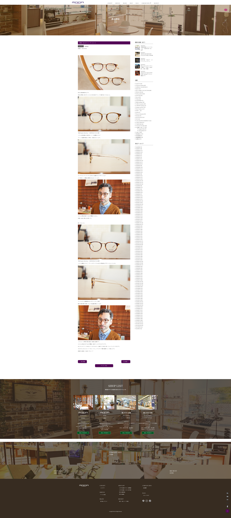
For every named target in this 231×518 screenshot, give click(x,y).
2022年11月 (138, 222)
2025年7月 (138, 169)
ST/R (137, 119)
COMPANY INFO (146, 3)
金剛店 (137, 139)
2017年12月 (138, 322)
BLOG (137, 3)
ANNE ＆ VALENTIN (141, 87)
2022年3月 (138, 236)
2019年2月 (138, 298)
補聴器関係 (138, 137)
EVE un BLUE (139, 94)
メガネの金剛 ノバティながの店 (125, 490)
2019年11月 (138, 283)
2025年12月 (138, 160)
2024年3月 (138, 196)
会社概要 (145, 487)
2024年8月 (138, 187)
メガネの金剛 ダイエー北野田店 (125, 487)
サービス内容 (103, 494)
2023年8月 (138, 207)
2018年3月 (138, 317)
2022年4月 (138, 234)
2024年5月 (138, 192)
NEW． (138, 110)
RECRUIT (156, 3)
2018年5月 (138, 313)
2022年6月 (138, 231)
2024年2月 (138, 197)
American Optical (140, 85)
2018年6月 (138, 312)
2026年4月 (138, 154)
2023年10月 (138, 204)
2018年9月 (138, 307)
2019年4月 (138, 295)
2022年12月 (138, 221)
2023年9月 (138, 206)
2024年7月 (138, 189)
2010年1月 (138, 328)
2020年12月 (138, 261)
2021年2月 (138, 258)
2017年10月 (138, 325)
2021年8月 (138, 248)
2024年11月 (138, 182)
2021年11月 (138, 243)
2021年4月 (138, 254)
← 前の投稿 (82, 361)
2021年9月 (138, 246)
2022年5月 (138, 233)
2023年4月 (138, 214)
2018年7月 (138, 310)
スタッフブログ (146, 495)
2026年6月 (138, 150)
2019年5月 (138, 293)
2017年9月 (138, 327)
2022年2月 (138, 238)
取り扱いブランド (103, 501)
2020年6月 (138, 271)
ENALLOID (139, 92)
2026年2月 (138, 157)
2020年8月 (138, 268)
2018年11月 (138, 303)
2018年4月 (138, 315)
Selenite (138, 115)
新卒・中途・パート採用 (123, 501)
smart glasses (141, 130)
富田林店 (86, 46)
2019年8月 (138, 288)
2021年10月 (138, 244)
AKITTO (138, 83)
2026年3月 (138, 155)
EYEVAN (138, 95)
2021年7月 (138, 249)
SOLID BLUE (139, 117)
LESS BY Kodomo (140, 105)
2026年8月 (138, 147)
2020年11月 (138, 263)
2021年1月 (138, 259)
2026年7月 (138, 148)
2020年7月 (138, 270)
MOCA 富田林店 (122, 492)
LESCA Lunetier (140, 104)
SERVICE (117, 3)
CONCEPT (109, 3)
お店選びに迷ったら (140, 127)
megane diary (141, 129)
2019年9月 (138, 286)
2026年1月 (138, 159)
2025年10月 (138, 164)
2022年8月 (138, 227)
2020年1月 (138, 280)
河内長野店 (138, 135)
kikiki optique (139, 102)
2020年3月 (138, 276)
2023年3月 (138, 216)
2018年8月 (138, 308)
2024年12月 (138, 180)
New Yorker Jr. (139, 109)
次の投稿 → (125, 361)
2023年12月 (138, 201)
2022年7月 (138, 229)
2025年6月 (138, 170)
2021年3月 (138, 256)
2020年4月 (138, 275)
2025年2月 (138, 177)
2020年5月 (138, 273)
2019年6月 (138, 291)
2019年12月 (138, 281)
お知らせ (138, 132)
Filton (137, 99)
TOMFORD (138, 124)
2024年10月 (138, 184)
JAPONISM (138, 100)
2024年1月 (138, 199)
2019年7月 (138, 290)
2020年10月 (138, 264)
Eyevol (137, 97)
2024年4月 (138, 194)
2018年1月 (138, 320)
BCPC (137, 88)
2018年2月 (138, 318)
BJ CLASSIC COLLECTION (142, 90)
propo (137, 112)
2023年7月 (138, 209)
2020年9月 (138, 266)
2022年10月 (138, 224)
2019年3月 (138, 296)
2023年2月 (138, 217)
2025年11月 (138, 162)
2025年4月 (138, 174)
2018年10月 (138, 305)
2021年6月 (138, 251)
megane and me (139, 107)
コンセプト (102, 487)
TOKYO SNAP (139, 122)
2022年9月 (138, 226)
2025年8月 (138, 167)
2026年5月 (138, 152)
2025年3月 (138, 175)
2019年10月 (138, 285)
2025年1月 (138, 179)
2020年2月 (138, 278)
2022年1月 (138, 239)
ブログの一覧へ (104, 365)
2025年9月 (138, 165)
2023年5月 (138, 212)
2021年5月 (138, 253)
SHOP (131, 3)
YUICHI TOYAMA (140, 125)
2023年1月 (138, 219)
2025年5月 (138, 172)
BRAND (125, 3)
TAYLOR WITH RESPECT (142, 120)
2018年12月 (138, 301)
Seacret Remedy (140, 114)
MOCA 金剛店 (121, 494)
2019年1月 (138, 300)
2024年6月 (138, 191)
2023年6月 (138, 211)
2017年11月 (138, 323)
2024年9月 (138, 185)
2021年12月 (138, 241)
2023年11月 (138, 202)
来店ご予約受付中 (83, 433)
